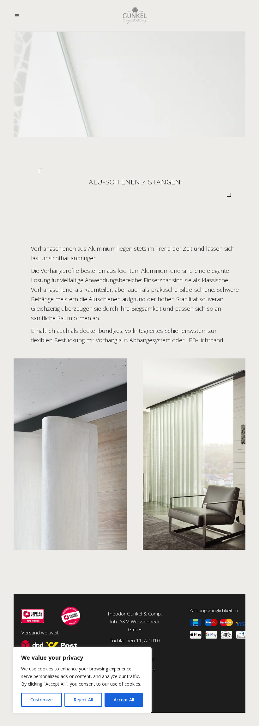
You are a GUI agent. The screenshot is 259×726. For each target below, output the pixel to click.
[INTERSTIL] (70, 454)
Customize (41, 700)
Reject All (83, 700)
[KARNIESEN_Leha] (199, 454)
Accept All (124, 700)
